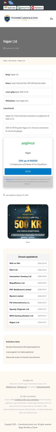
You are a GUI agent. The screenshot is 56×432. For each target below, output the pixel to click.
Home (5, 61)
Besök (28, 171)
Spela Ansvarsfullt (43, 387)
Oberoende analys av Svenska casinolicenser (23, 357)
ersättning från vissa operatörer (27, 400)
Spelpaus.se (22, 387)
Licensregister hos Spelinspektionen (20, 352)
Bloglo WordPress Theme (28, 427)
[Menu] (51, 18)
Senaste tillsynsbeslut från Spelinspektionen (23, 347)
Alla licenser (13, 61)
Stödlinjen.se (11, 387)
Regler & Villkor (9, 179)
